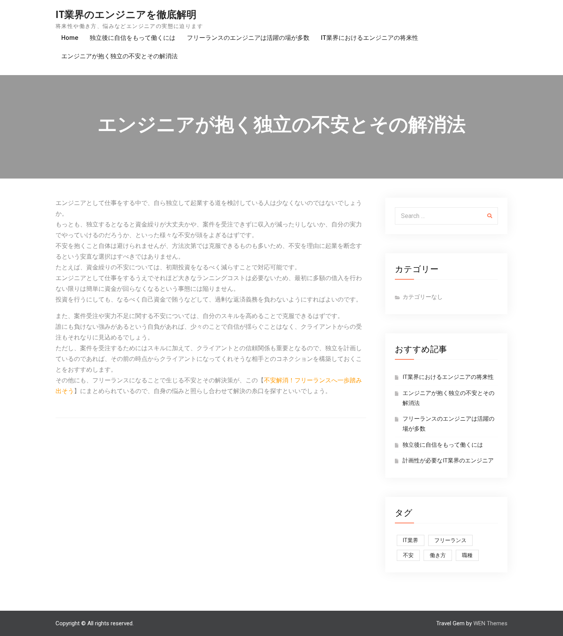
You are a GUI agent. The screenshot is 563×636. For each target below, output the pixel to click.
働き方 (438, 555)
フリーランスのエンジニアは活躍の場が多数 (248, 37)
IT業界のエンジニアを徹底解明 (126, 14)
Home (69, 37)
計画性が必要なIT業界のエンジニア (448, 460)
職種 (467, 555)
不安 (408, 555)
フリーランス (450, 540)
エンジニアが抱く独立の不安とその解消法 (119, 56)
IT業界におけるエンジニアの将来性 (369, 37)
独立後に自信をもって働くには (132, 37)
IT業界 (410, 540)
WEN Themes (490, 623)
